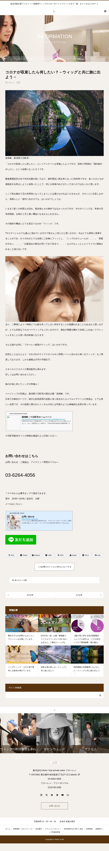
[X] (46, 795)
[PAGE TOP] (54, 709)
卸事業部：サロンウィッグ (22, 829)
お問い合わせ (54, 806)
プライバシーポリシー (53, 829)
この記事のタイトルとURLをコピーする (54, 567)
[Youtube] (62, 795)
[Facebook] (52, 795)
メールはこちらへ (13, 504)
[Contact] (67, 795)
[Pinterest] (57, 795)
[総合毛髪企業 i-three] (54, 762)
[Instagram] (41, 795)
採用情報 (89, 829)
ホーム (7, 829)
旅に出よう (10, 82)
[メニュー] (105, 11)
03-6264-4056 (20, 475)
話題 (18, 82)
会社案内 (38, 829)
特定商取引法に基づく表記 (73, 829)
